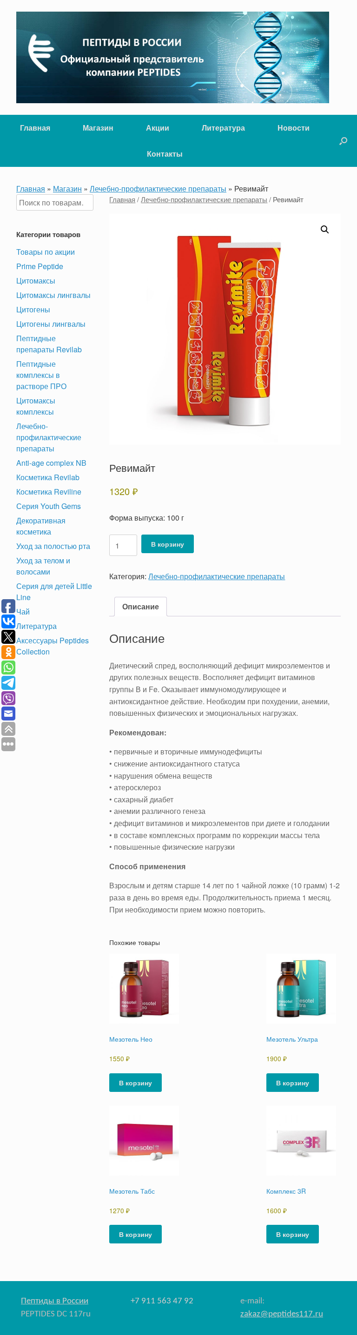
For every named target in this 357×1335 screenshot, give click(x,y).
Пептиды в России (54, 1301)
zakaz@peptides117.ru (281, 1314)
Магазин (98, 127)
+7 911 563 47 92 (162, 1301)
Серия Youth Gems (48, 506)
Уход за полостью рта (53, 546)
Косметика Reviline (48, 491)
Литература (223, 127)
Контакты (165, 153)
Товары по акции (45, 251)
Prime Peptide (39, 266)
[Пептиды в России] (172, 57)
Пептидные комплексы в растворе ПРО (41, 374)
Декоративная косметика (41, 526)
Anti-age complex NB (51, 462)
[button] (343, 141)
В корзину (167, 544)
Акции (157, 127)
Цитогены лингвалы (51, 323)
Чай (23, 611)
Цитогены (33, 309)
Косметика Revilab (47, 477)
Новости (294, 127)
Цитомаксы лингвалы (53, 295)
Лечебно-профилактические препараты (158, 188)
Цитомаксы (35, 280)
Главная (35, 127)
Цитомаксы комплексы (35, 406)
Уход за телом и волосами (43, 566)
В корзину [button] (135, 1082)
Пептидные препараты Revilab (49, 344)
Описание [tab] (140, 606)
